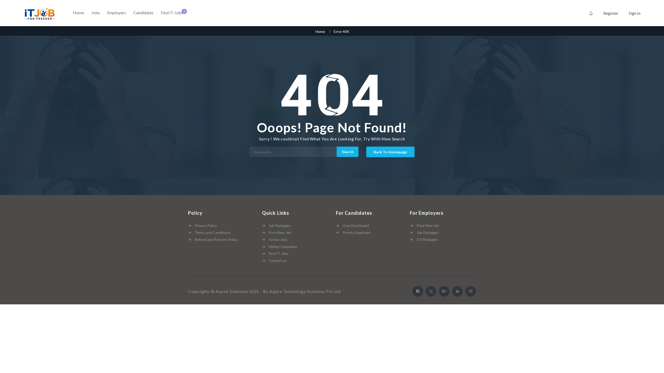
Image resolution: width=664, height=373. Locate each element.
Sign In (634, 13)
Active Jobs (278, 239)
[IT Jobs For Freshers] (40, 13)
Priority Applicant (357, 232)
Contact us (278, 260)
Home (78, 12)
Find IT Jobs (172, 12)
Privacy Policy (206, 225)
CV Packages (427, 239)
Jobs (95, 12)
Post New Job (280, 232)
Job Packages (280, 225)
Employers (116, 12)
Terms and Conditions (213, 232)
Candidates (143, 12)
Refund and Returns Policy (216, 239)
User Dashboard (356, 225)
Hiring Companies (283, 246)
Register (610, 13)
